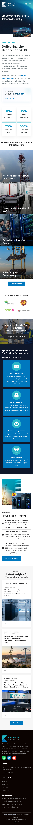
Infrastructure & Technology (15, 583)
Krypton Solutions (10, 815)
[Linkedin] (9, 758)
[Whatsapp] (4, 758)
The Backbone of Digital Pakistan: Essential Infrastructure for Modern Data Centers (14, 593)
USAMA (16, 822)
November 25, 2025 (9, 587)
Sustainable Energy (11, 632)
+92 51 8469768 (7, 773)
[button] (30, 4)
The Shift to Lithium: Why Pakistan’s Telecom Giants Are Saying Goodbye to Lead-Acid (16, 685)
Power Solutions (10, 678)
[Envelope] (14, 758)
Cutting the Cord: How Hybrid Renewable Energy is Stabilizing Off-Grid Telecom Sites (16, 639)
